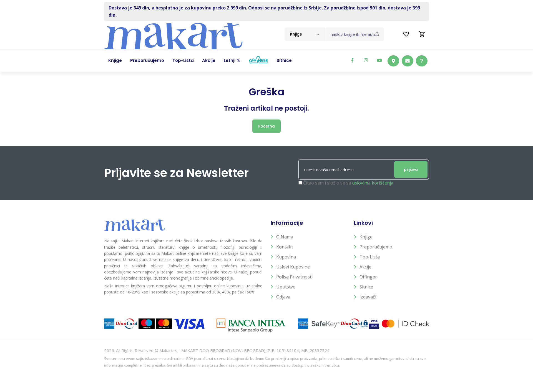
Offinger (368, 277)
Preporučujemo (375, 247)
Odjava (283, 297)
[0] (422, 34)
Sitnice (366, 287)
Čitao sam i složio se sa (348, 183)
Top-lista (369, 257)
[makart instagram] (365, 60)
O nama (284, 237)
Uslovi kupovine (293, 267)
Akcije (365, 267)
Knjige (366, 237)
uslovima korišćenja (372, 183)
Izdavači (367, 297)
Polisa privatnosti (294, 277)
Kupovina (286, 257)
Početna (266, 126)
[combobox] (305, 34)
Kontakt (284, 247)
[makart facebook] (352, 60)
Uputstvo (286, 287)
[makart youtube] (379, 60)
